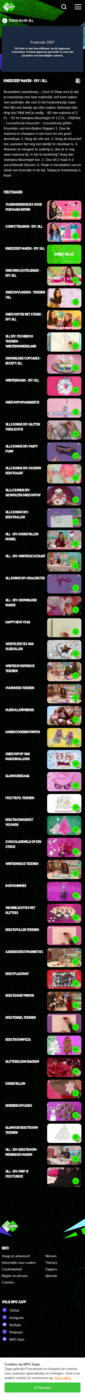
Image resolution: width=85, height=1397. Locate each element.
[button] (68, 32)
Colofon (8, 1282)
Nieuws (51, 1256)
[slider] (42, 66)
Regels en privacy (15, 1276)
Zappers (51, 1269)
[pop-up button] (59, 32)
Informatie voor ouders (19, 1262)
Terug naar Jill (21, 21)
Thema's (51, 1262)
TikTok (13, 1310)
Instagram (16, 1318)
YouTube (14, 1325)
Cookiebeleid (12, 1269)
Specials (51, 1276)
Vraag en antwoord (16, 1256)
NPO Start (16, 1339)
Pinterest (15, 1332)
